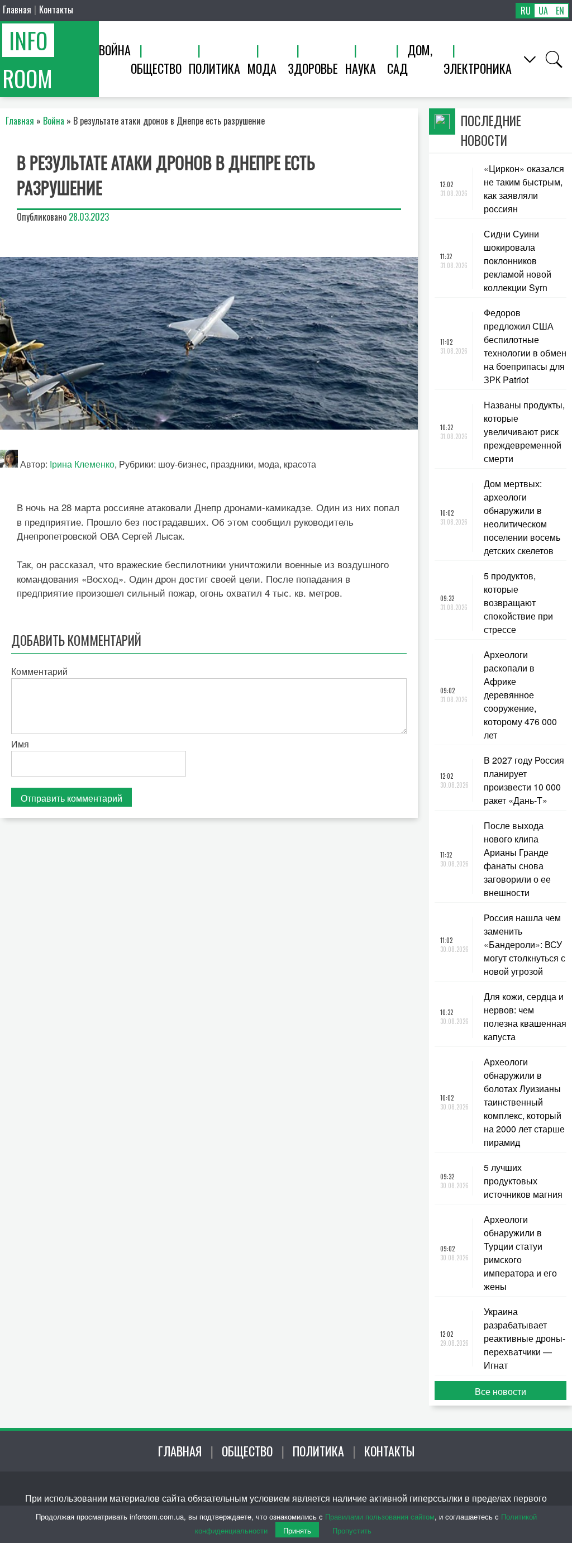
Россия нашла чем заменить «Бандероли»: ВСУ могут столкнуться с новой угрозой (524, 944)
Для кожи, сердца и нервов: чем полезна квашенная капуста (525, 1016)
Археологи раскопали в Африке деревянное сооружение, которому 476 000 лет (520, 694)
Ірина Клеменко (82, 464)
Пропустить (351, 1530)
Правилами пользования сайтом (380, 1516)
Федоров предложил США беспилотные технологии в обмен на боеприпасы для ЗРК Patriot (525, 346)
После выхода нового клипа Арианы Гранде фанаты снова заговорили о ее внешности (517, 859)
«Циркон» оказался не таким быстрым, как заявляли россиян (524, 188)
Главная (17, 9)
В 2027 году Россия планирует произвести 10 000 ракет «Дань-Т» (524, 780)
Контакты (56, 9)
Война (115, 50)
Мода (262, 68)
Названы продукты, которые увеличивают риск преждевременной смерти (524, 431)
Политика (214, 68)
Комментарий (39, 671)
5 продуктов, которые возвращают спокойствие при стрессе (518, 602)
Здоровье (313, 68)
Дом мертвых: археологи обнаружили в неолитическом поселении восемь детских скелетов (522, 517)
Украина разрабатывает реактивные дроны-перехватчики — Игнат (524, 1338)
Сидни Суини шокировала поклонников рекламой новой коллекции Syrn (517, 260)
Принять (297, 1530)
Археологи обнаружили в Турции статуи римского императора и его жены (520, 1253)
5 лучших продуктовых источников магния (523, 1181)
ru (526, 10)
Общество (156, 68)
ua (543, 10)
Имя (20, 743)
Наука (360, 68)
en (560, 10)
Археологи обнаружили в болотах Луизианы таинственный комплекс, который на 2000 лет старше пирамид (524, 1102)
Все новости (500, 1391)
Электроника (478, 68)
